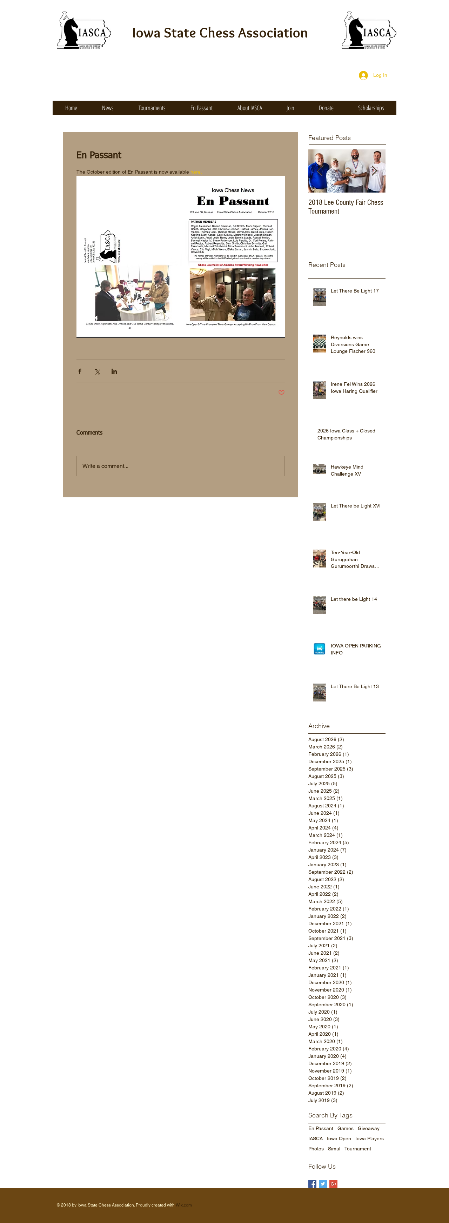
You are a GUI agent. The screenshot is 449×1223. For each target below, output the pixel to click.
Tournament (357, 1148)
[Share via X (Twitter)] (97, 371)
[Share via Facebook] (79, 371)
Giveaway (369, 1128)
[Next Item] (374, 171)
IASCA (315, 1138)
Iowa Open (339, 1138)
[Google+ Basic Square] (333, 1184)
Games (345, 1128)
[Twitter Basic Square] (323, 1184)
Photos (316, 1148)
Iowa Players (369, 1138)
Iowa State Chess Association (220, 32)
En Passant (320, 1128)
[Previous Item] (319, 171)
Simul (334, 1148)
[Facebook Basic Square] (312, 1184)
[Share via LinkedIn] (114, 371)
